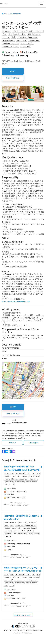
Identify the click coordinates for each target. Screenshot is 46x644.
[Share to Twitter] (6, 451)
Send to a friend (12, 78)
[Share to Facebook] (3, 451)
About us (12, 443)
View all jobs (34, 443)
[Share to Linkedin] (10, 451)
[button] (23, 377)
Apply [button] (13, 71)
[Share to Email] (13, 451)
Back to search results (12, 14)
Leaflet (28, 398)
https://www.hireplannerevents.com (16, 301)
